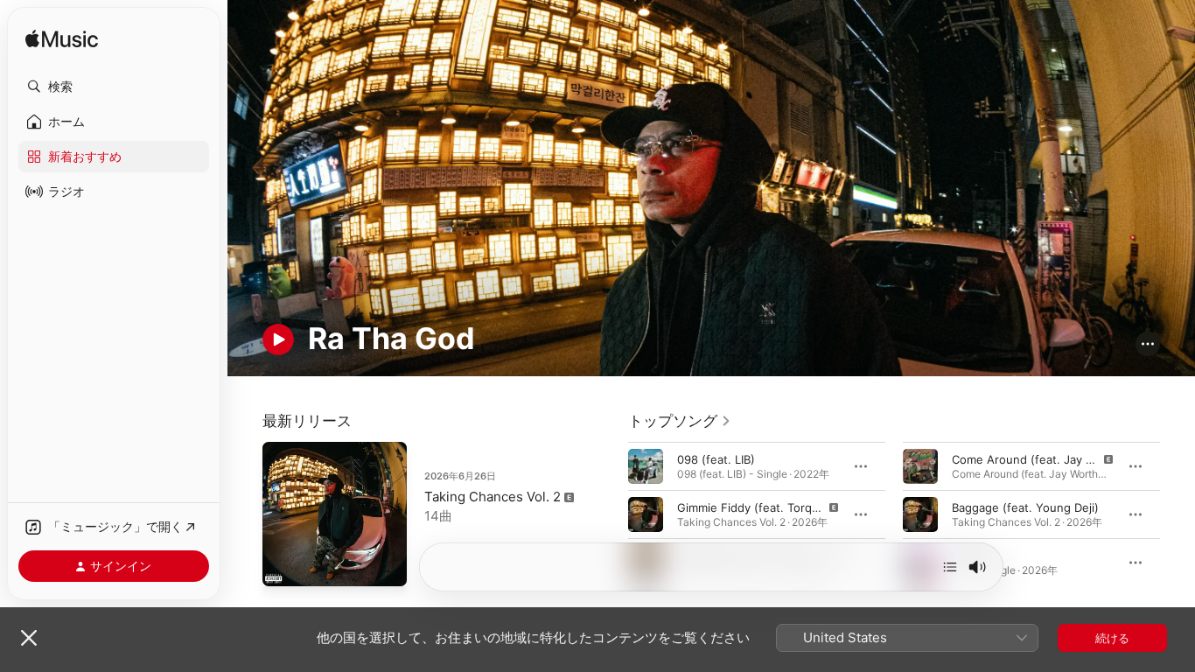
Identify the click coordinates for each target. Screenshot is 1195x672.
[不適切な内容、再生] (645, 514)
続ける (1112, 638)
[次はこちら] (950, 567)
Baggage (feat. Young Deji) (1025, 507)
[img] (61, 40)
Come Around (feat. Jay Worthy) (1040, 459)
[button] (113, 87)
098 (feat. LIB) (716, 459)
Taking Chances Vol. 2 (492, 496)
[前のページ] (610, 514)
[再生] (278, 339)
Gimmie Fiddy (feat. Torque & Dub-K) (777, 507)
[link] (679, 420)
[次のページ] (1177, 514)
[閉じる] (29, 638)
